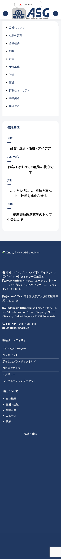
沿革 (11, 59)
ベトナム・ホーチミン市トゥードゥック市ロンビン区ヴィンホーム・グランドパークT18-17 (29, 285)
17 (35, 316)
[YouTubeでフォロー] (41, 442)
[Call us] (34, 442)
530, (39, 316)
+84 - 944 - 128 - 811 (24, 324)
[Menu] (5, 13)
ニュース (11, 415)
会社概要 (14, 43)
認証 (11, 82)
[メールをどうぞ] (26, 442)
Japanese (27, 4)
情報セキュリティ (19, 90)
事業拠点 (14, 98)
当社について (17, 27)
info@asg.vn (21, 328)
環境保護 (14, 106)
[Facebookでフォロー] (19, 442)
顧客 (11, 51)
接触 (8, 421)
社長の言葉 (15, 35)
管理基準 (14, 67)
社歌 (11, 74)
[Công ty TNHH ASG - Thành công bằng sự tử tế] (30, 14)
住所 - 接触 (12, 404)
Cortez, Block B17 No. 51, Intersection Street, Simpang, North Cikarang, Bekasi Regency (29, 312)
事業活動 (11, 410)
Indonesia (48, 316)
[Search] (55, 13)
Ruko (32, 308)
